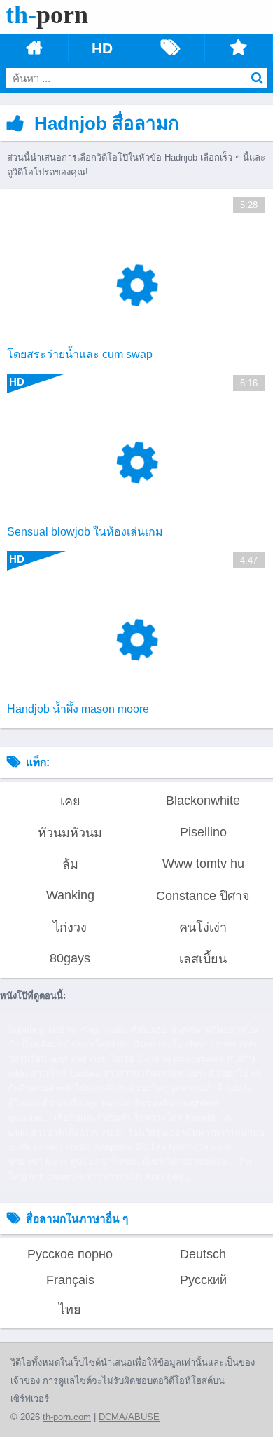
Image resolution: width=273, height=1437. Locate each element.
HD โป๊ (102, 48)
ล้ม (70, 864)
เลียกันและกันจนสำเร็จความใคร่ (118, 1117)
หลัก (34, 48)
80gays (70, 958)
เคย (70, 801)
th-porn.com (67, 1417)
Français (70, 1280)
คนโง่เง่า (203, 927)
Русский (203, 1280)
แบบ (239, 48)
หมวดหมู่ (170, 48)
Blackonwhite (203, 801)
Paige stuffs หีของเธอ (123, 1029)
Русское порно (70, 1254)
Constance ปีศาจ (203, 896)
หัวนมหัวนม (70, 833)
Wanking (70, 895)
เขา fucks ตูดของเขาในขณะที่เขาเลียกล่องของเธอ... (132, 1162)
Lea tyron (170, 1147)
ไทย (70, 1309)
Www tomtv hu (203, 864)
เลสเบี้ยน (203, 959)
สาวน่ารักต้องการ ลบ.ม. (78, 1132)
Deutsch (203, 1254)
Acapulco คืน (121, 1147)
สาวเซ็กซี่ (49, 1073)
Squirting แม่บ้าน (42, 1029)
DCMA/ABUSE (129, 1417)
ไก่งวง (70, 927)
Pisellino (203, 832)
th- (47, 15)
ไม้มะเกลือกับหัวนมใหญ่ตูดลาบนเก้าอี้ (149, 1088)
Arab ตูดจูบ (167, 1176)
